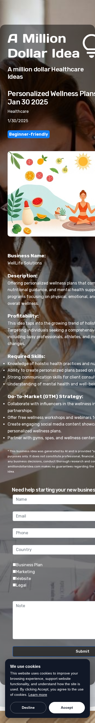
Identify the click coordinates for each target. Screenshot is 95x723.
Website (23, 578)
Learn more (37, 695)
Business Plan (29, 564)
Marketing (25, 571)
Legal (21, 585)
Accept (67, 707)
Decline (28, 707)
